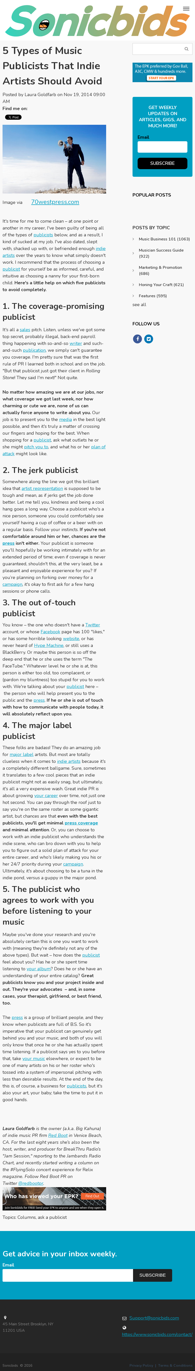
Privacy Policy (141, 1365)
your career (46, 796)
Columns (27, 1217)
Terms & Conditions (175, 1365)
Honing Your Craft (161, 285)
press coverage (81, 823)
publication (34, 350)
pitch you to (36, 447)
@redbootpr (30, 1183)
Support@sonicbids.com (154, 1318)
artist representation (42, 488)
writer (76, 343)
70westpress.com (55, 202)
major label (22, 754)
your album (39, 969)
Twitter (34, 109)
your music (33, 1059)
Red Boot (58, 1135)
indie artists (68, 761)
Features (153, 296)
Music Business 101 (164, 239)
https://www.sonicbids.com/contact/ (157, 1334)
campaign (12, 584)
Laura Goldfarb (40, 95)
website (71, 639)
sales (25, 330)
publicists (43, 235)
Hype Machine (48, 645)
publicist (11, 269)
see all (139, 305)
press (8, 543)
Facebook (50, 632)
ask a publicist (52, 1217)
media (65, 419)
